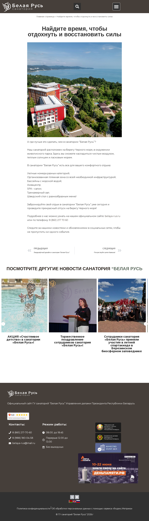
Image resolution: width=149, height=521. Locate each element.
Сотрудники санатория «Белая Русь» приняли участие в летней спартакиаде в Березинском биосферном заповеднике (122, 344)
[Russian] (78, 501)
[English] (74, 501)
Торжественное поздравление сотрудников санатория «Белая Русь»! (72, 341)
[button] (77, 6)
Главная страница (45, 16)
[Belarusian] (71, 501)
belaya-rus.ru (112, 216)
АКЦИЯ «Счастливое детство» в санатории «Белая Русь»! (23, 339)
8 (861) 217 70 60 (58, 220)
